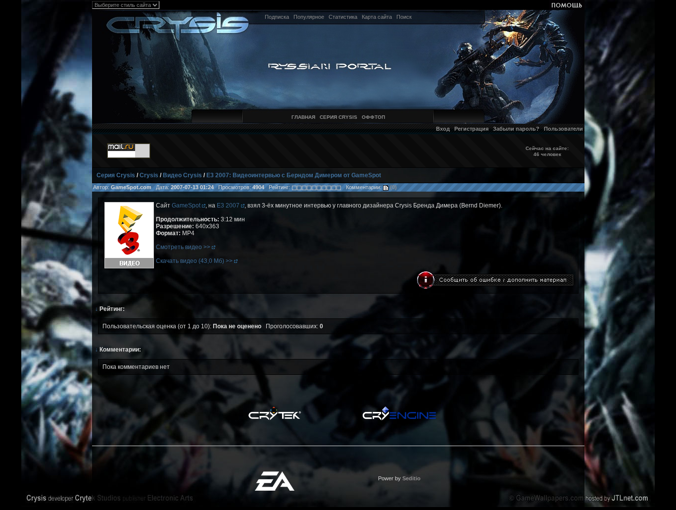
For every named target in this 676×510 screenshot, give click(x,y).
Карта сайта (377, 17)
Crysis (149, 175)
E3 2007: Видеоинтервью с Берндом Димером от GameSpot (293, 175)
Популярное (308, 17)
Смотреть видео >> (184, 247)
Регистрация (471, 129)
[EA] (274, 474)
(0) (392, 187)
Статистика (343, 17)
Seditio (411, 478)
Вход (443, 129)
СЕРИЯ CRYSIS (338, 117)
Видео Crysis (182, 175)
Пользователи (563, 129)
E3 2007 (229, 205)
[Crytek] (274, 409)
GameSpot (187, 205)
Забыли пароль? (516, 129)
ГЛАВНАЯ (303, 117)
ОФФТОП (373, 117)
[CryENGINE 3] (399, 409)
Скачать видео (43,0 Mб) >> (195, 260)
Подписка (277, 17)
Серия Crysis (116, 175)
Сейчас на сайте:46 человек (547, 151)
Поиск (404, 17)
